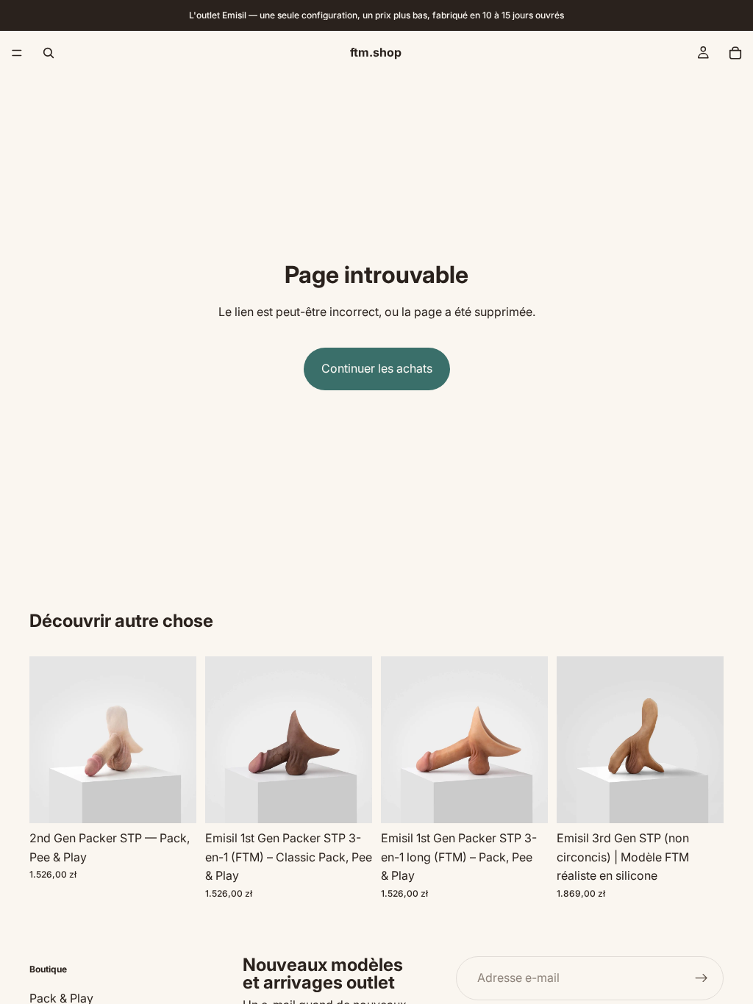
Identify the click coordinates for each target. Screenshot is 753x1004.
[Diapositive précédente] (45, 740)
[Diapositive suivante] (180, 740)
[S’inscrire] (701, 978)
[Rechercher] (48, 53)
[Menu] (17, 53)
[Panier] (735, 53)
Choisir (186, 799)
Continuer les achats (376, 368)
